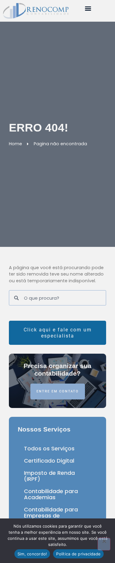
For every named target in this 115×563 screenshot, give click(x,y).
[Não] (104, 544)
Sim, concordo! (32, 553)
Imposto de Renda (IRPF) (49, 476)
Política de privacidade (78, 553)
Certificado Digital (49, 460)
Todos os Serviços (49, 448)
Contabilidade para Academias (51, 494)
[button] (88, 8)
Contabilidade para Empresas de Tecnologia (51, 515)
